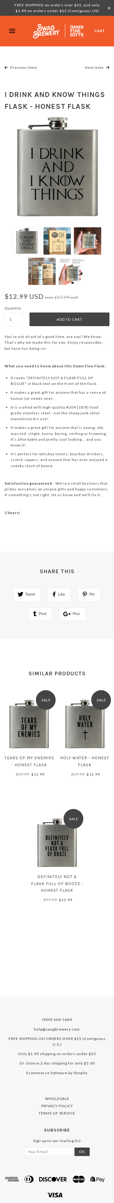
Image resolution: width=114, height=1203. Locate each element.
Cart (100, 31)
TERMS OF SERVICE (57, 1113)
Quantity (13, 308)
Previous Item (23, 67)
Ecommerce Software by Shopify (57, 1073)
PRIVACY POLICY (57, 1106)
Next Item (95, 67)
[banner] (58, 31)
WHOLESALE (57, 1098)
